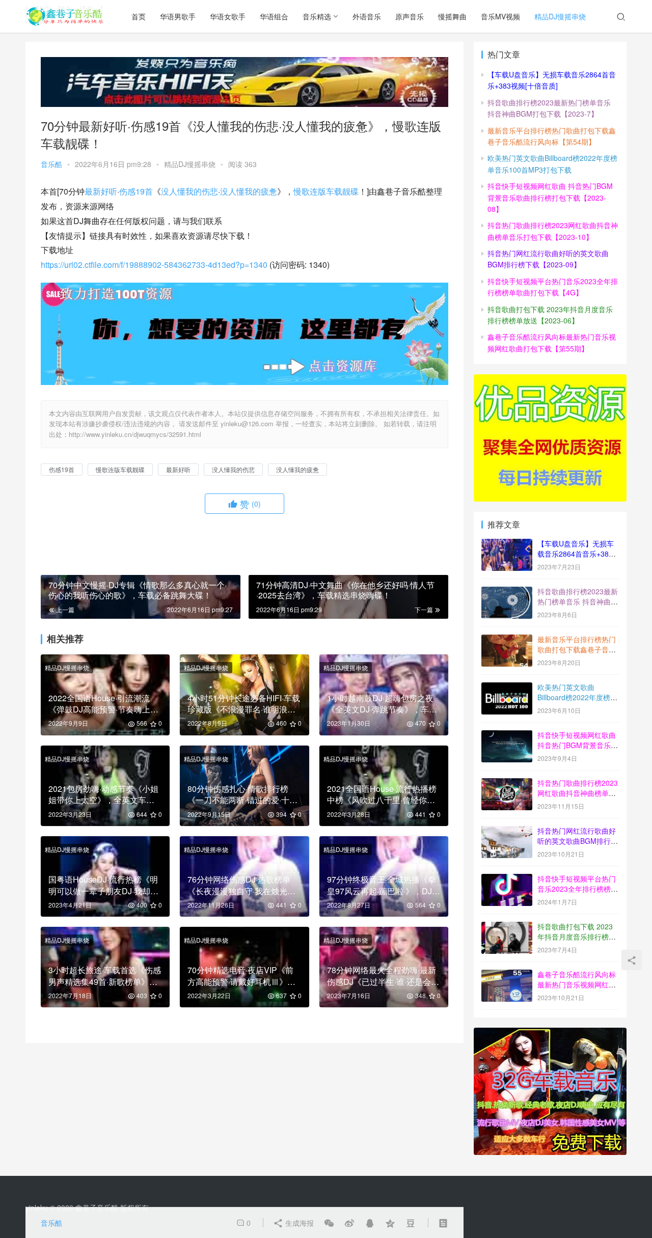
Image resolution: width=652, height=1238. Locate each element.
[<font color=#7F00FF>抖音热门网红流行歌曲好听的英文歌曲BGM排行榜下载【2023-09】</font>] (506, 832)
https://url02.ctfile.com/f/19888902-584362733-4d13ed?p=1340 (154, 264)
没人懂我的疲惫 (248, 191)
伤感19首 (136, 191)
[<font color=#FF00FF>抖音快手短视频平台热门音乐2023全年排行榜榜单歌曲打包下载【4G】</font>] (506, 879)
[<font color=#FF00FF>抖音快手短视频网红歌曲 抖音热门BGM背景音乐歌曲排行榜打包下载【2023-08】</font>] (506, 736)
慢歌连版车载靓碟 (326, 191)
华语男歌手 (178, 16)
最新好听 (101, 191)
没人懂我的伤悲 (189, 191)
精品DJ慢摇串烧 (560, 16)
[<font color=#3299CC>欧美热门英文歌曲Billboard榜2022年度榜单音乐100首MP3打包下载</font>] (506, 688)
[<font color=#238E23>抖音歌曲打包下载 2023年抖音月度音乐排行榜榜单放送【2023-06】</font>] (506, 927)
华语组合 (274, 16)
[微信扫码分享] (329, 1223)
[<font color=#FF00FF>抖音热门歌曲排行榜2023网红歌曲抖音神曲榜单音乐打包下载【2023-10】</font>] (506, 784)
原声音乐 (409, 16)
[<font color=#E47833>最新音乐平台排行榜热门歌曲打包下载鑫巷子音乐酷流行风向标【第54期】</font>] (506, 640)
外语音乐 (366, 16)
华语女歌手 (228, 16)
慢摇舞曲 (452, 16)
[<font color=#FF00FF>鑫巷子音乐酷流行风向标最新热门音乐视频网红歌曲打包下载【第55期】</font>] (506, 975)
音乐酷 (51, 164)
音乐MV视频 (500, 16)
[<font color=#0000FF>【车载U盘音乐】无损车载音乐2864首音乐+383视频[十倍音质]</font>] (506, 544)
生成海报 (298, 1223)
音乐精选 (317, 16)
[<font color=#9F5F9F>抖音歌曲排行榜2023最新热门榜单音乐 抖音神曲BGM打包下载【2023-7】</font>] (506, 592)
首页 (138, 16)
